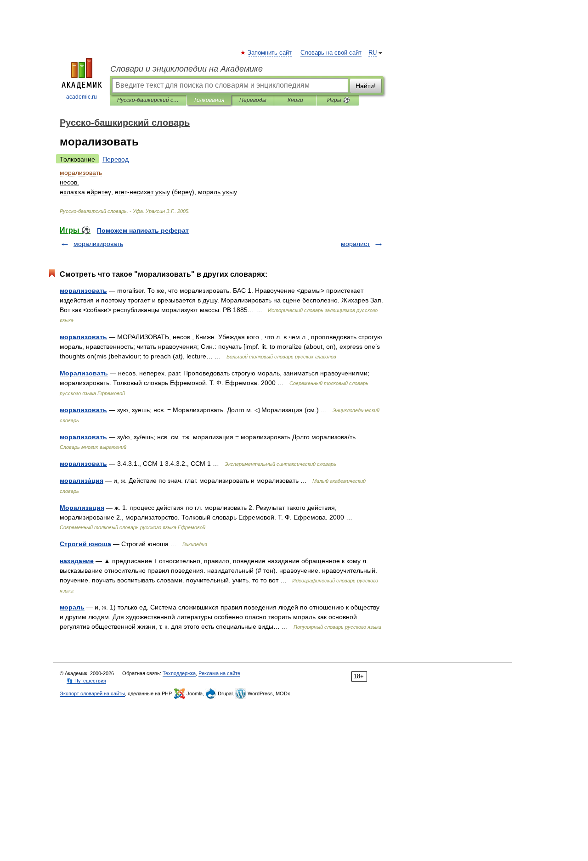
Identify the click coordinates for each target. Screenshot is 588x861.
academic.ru (81, 97)
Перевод (115, 159)
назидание (77, 561)
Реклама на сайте (219, 673)
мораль (72, 607)
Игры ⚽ (338, 100)
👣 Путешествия (86, 680)
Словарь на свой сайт (331, 53)
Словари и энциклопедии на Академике (186, 68)
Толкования (208, 100)
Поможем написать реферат (143, 230)
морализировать (98, 243)
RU (372, 53)
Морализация (82, 507)
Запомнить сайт (270, 53)
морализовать (83, 290)
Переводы (252, 100)
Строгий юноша (85, 544)
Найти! (366, 85)
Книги (295, 100)
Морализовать (84, 373)
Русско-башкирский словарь (148, 100)
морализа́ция (81, 480)
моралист (355, 243)
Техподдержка (179, 673)
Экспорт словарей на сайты (92, 693)
